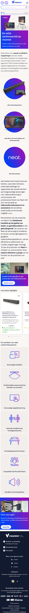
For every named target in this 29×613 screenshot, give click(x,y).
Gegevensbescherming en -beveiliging (10, 608)
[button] (8, 336)
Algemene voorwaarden (13, 606)
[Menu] (2, 2)
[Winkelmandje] (27, 2)
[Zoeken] (26, 7)
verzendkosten (22, 612)
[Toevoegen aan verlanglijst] (18, 295)
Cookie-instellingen (14, 610)
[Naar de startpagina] (14, 3)
